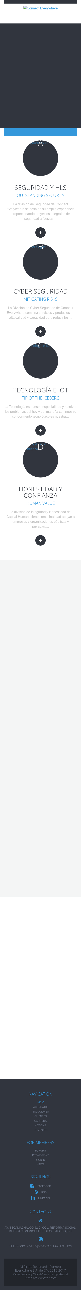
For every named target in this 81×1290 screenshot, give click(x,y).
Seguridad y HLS (40, 187)
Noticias (40, 1125)
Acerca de (40, 1107)
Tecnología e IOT (40, 390)
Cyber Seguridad (41, 291)
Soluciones (40, 1111)
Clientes (40, 1116)
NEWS (40, 1164)
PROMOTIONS (40, 1155)
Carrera (40, 1120)
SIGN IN (40, 1159)
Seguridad (23, 832)
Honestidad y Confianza (40, 492)
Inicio (40, 1102)
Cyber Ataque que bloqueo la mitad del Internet (34, 1047)
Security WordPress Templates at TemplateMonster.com (44, 1276)
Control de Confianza (33, 875)
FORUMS (40, 1150)
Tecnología (24, 863)
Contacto (40, 1130)
